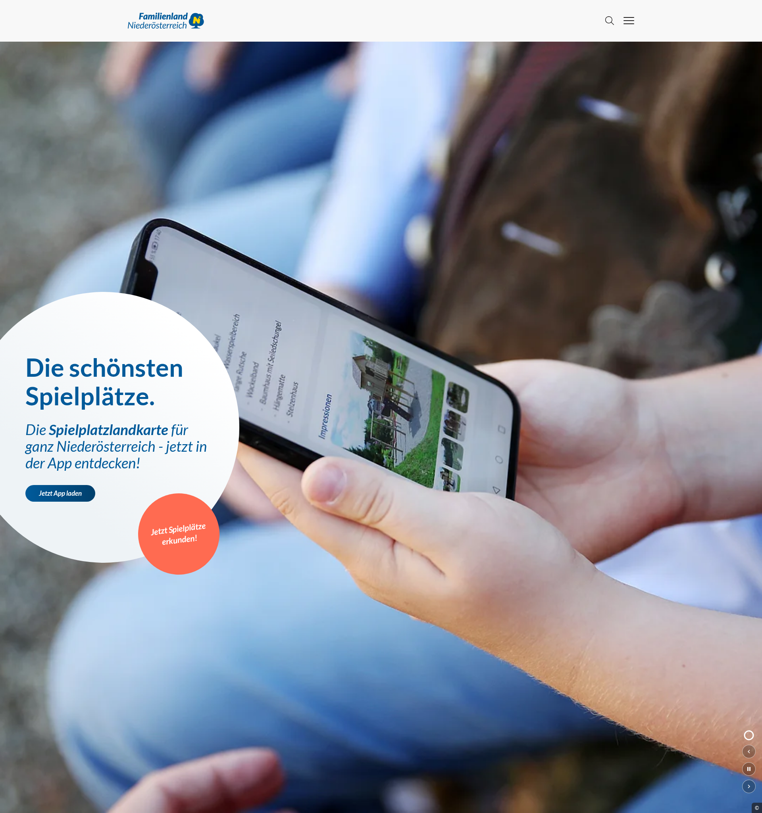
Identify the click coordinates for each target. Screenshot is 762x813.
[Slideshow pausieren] (749, 769)
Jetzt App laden (60, 493)
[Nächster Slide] (749, 786)
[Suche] (609, 20)
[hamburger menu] (628, 21)
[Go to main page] (362, 21)
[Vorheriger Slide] (749, 751)
